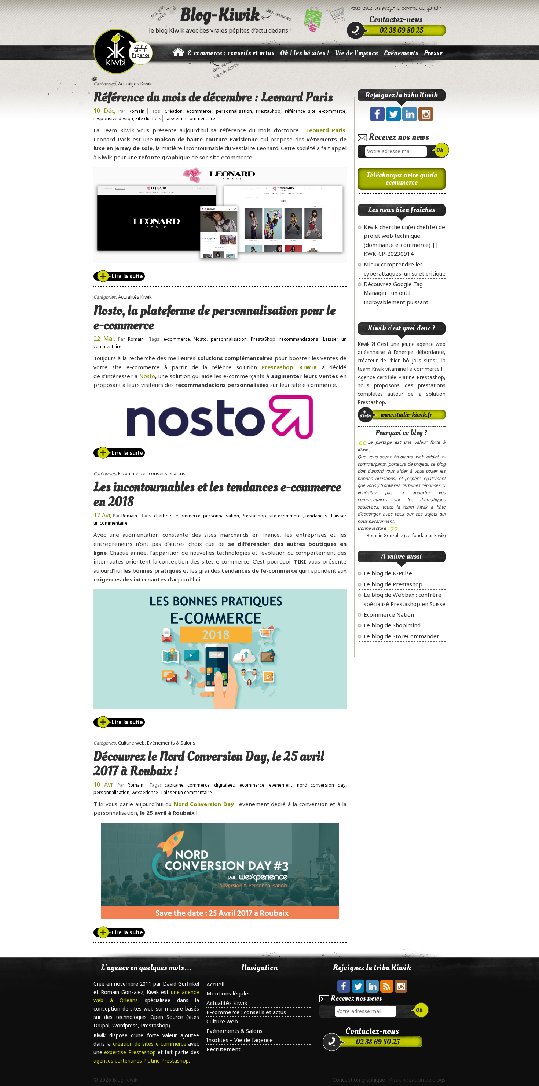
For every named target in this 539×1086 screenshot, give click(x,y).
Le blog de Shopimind (392, 625)
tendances (316, 516)
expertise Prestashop (131, 1052)
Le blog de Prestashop (393, 584)
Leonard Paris (325, 130)
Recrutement (223, 1049)
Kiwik (395, 1079)
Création (174, 111)
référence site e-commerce (315, 111)
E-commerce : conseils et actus (230, 53)
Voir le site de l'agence (141, 50)
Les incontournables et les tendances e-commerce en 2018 (217, 494)
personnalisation (234, 111)
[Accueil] (178, 56)
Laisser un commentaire (190, 118)
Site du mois (148, 118)
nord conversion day (321, 785)
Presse (433, 53)
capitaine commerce (187, 785)
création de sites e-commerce (150, 1043)
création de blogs (424, 1079)
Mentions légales (228, 993)
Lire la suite (127, 276)
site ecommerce (286, 516)
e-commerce (177, 339)
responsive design (113, 118)
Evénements (401, 53)
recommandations (298, 339)
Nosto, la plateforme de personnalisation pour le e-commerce (215, 318)
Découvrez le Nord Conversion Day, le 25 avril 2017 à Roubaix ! (209, 763)
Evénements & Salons (171, 742)
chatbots (163, 516)
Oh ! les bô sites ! (304, 53)
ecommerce (199, 111)
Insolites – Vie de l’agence (239, 1039)
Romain (136, 111)
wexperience (145, 792)
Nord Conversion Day (204, 804)
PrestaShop (268, 111)
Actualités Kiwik (135, 83)
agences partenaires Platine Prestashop (141, 1060)
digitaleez (224, 785)
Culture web (131, 742)
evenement (280, 785)
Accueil (215, 984)
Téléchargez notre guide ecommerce (401, 179)
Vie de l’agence (356, 53)
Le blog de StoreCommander (401, 636)
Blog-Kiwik (220, 15)
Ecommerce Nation (389, 614)
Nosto (200, 339)
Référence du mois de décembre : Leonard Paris (213, 97)
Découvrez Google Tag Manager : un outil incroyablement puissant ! (397, 293)
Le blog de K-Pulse (388, 573)
